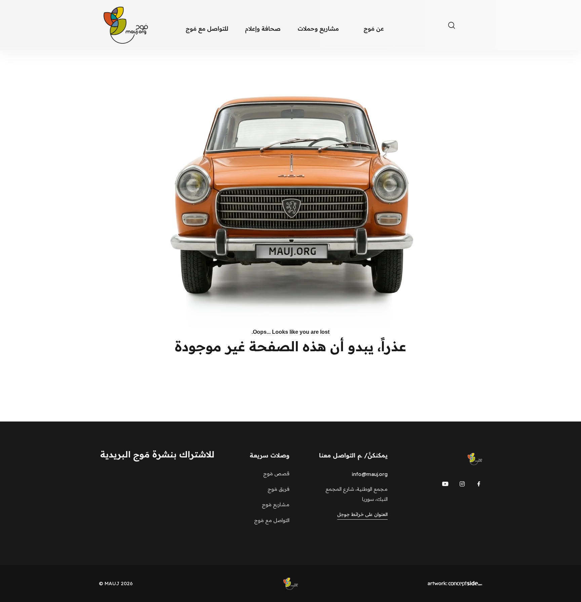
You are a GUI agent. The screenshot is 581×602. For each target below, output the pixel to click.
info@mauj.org (370, 474)
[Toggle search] (451, 25)
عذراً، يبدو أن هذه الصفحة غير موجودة (290, 346)
